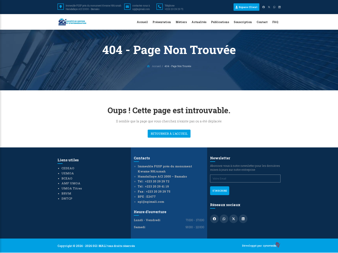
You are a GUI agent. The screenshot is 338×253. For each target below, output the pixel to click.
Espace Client (247, 7)
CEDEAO (67, 168)
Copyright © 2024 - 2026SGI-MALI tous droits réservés (96, 246)
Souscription (243, 22)
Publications (220, 22)
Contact (262, 22)
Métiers (181, 22)
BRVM (66, 193)
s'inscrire (219, 190)
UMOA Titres (71, 188)
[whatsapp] (272, 7)
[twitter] (267, 7)
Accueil (142, 22)
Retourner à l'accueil (169, 133)
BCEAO (66, 178)
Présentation (162, 22)
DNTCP (66, 198)
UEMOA (67, 173)
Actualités (198, 22)
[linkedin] (277, 7)
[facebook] (262, 7)
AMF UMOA (70, 183)
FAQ (275, 22)
